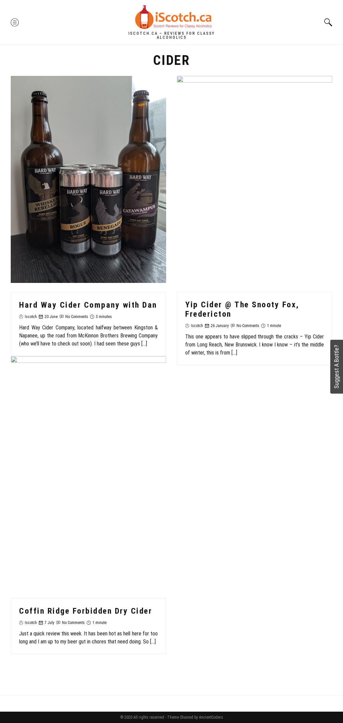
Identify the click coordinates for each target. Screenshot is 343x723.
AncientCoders (210, 717)
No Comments (76, 316)
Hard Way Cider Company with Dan (88, 305)
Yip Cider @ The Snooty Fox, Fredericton (242, 309)
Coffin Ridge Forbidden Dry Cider (85, 611)
